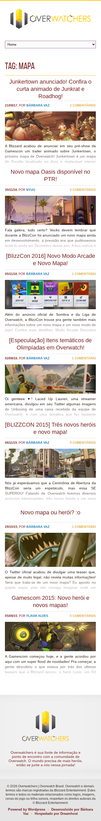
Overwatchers (50, 19)
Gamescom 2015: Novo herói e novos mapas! (50, 601)
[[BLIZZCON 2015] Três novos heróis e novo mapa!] (50, 463)
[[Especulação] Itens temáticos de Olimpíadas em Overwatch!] (50, 379)
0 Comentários (83, 190)
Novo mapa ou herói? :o (50, 512)
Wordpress (36, 809)
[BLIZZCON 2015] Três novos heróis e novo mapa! (50, 428)
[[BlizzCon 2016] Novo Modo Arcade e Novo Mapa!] (50, 294)
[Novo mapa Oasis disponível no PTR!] (50, 210)
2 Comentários (83, 105)
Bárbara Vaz (37, 105)
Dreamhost (69, 814)
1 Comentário (84, 274)
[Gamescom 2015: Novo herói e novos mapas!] (50, 636)
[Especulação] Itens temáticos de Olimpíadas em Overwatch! (50, 344)
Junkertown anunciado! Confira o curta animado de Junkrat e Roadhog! (50, 88)
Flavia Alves (37, 616)
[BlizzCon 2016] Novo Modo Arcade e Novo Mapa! (50, 259)
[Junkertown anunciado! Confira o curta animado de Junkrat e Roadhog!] (50, 126)
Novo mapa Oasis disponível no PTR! (50, 175)
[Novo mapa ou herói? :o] (50, 550)
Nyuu (30, 190)
